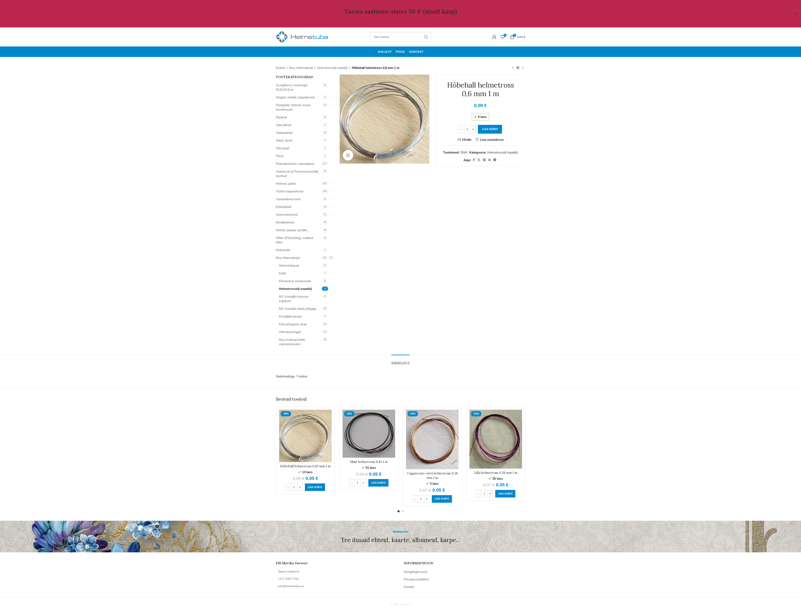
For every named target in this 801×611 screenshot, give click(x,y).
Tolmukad (282, 148)
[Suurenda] (348, 155)
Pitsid (279, 156)
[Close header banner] (796, 13)
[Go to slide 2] (403, 511)
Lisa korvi (490, 129)
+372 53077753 (288, 578)
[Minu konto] (494, 37)
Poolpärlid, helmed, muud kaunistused (293, 107)
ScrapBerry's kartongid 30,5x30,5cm (291, 87)
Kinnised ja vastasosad (295, 281)
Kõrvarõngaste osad (293, 324)
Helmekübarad (289, 265)
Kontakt (409, 587)
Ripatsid (281, 117)
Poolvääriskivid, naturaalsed (295, 163)
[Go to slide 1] (398, 511)
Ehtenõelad (283, 207)
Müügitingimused (415, 572)
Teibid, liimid (284, 140)
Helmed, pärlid (285, 183)
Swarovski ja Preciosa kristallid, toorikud (297, 174)
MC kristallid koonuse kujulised (293, 299)
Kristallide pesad (290, 316)
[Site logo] (302, 36)
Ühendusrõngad (290, 332)
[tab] (400, 361)
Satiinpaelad (284, 132)
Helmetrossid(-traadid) (332, 68)
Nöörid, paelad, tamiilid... (292, 230)
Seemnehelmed (286, 214)
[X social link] (479, 160)
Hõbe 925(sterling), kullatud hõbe (294, 240)
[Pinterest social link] (484, 160)
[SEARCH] (426, 37)
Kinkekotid (283, 250)
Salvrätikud (283, 125)
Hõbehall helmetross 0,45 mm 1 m (305, 466)
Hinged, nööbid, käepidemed (295, 97)
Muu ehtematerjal (301, 68)
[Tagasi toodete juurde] (517, 67)
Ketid (282, 273)
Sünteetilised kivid (288, 199)
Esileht (280, 68)
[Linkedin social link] (489, 160)
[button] (315, 487)
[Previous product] (512, 67)
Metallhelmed (285, 222)
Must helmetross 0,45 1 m (369, 462)
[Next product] (522, 67)
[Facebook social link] (473, 160)
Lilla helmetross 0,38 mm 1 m (495, 473)
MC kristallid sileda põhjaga (297, 308)
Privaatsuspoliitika (416, 579)
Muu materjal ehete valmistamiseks (292, 342)
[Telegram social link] (495, 160)
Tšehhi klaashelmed (289, 191)
